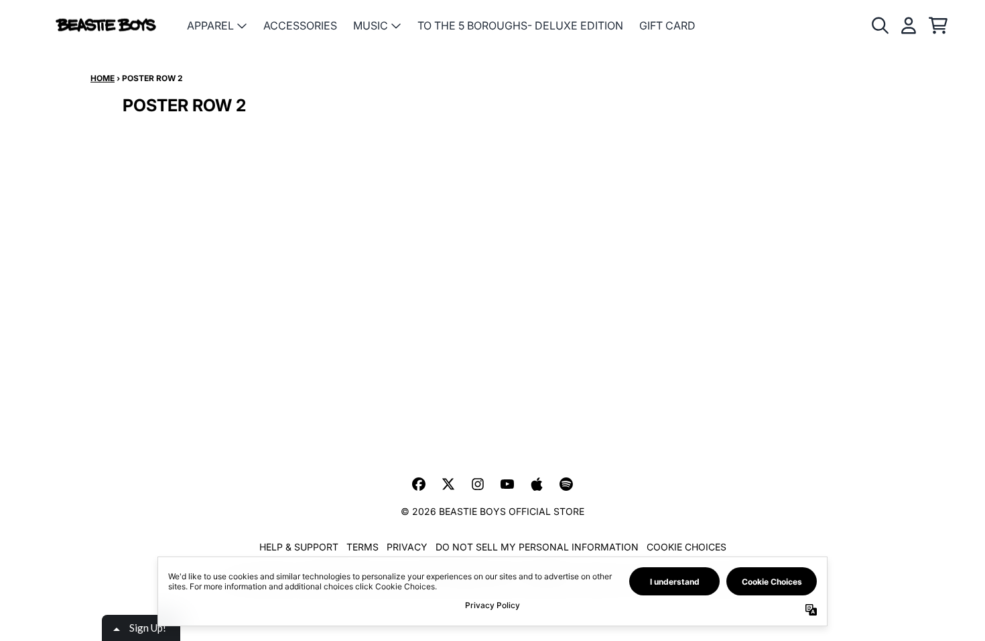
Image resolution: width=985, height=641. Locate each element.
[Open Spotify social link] (566, 484)
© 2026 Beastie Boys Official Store (492, 511)
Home (102, 78)
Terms (362, 546)
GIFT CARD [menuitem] (667, 25)
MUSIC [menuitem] (370, 25)
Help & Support (298, 546)
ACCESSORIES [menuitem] (300, 25)
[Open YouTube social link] (507, 484)
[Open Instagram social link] (477, 484)
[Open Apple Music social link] (536, 484)
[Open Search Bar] (879, 25)
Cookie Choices (686, 546)
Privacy (407, 546)
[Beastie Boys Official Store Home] (106, 25)
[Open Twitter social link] (448, 484)
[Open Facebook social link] (419, 484)
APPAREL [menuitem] (210, 25)
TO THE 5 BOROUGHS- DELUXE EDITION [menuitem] (520, 25)
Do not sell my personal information (537, 546)
